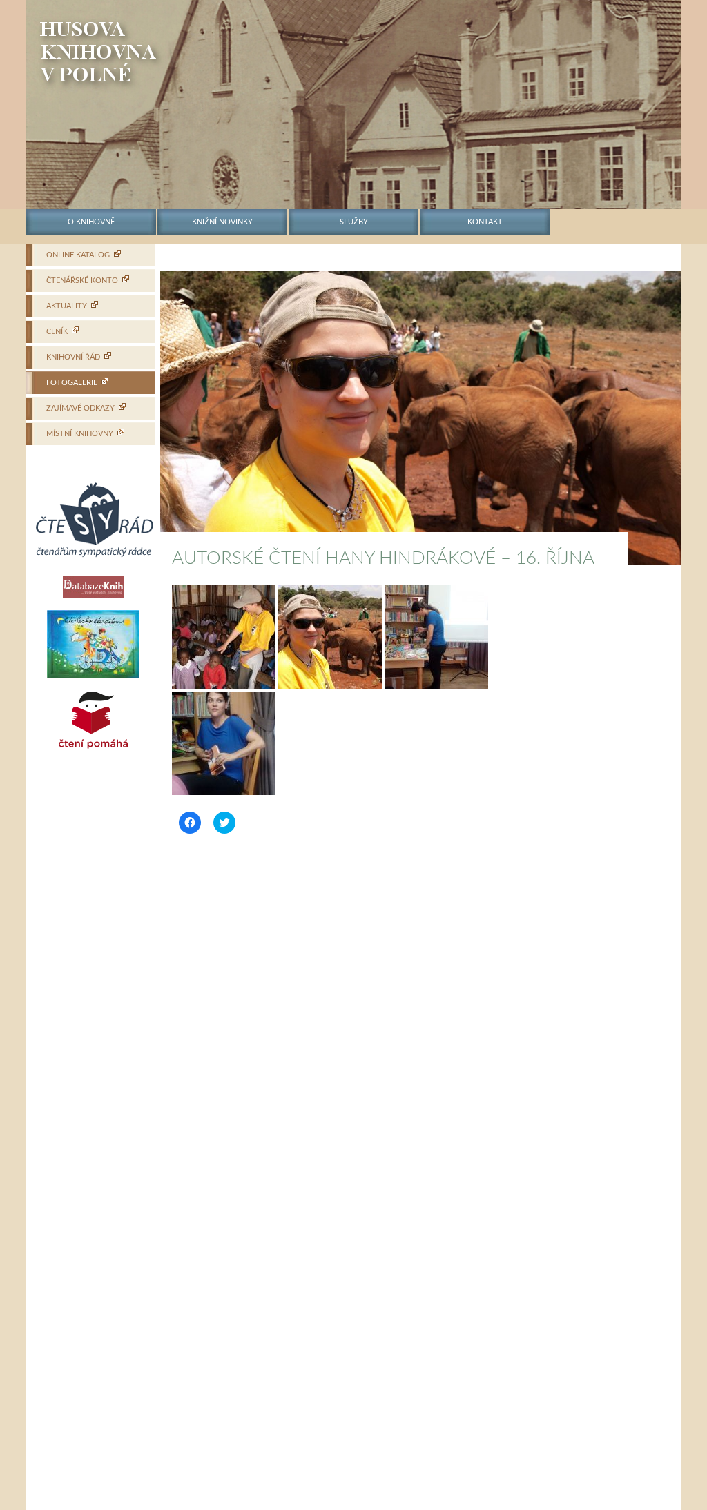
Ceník (57, 331)
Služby (354, 222)
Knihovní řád (73, 357)
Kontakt (485, 222)
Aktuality (66, 306)
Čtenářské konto (82, 280)
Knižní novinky (222, 222)
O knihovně (91, 222)
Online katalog (78, 255)
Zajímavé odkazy (80, 408)
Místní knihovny (79, 434)
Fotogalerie (71, 382)
